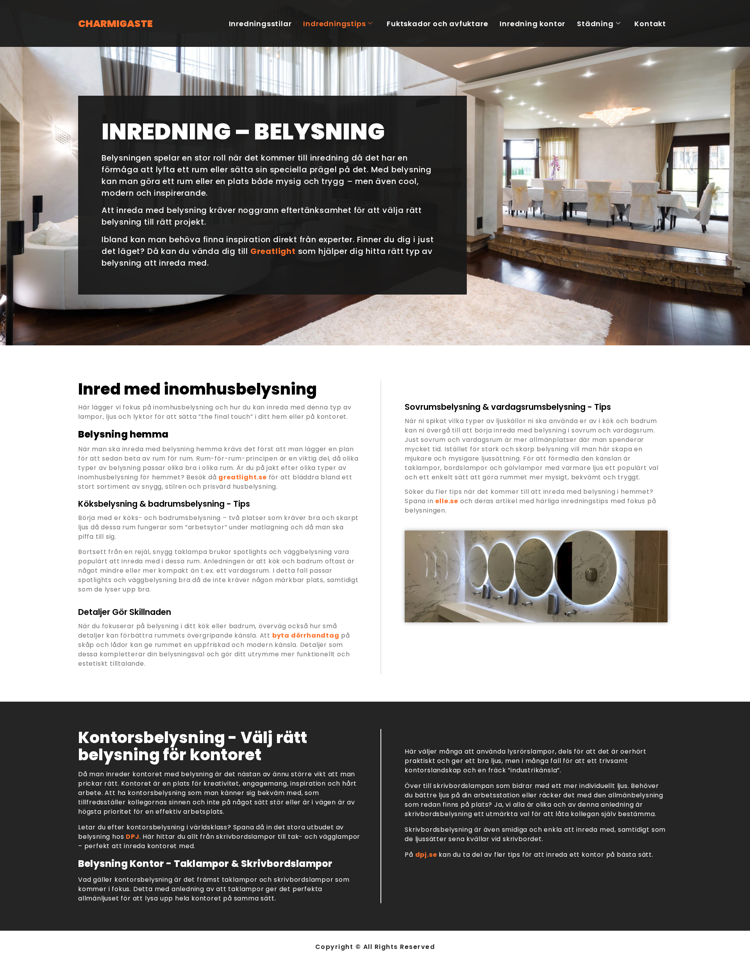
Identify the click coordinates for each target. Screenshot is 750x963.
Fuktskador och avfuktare (437, 24)
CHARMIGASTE (115, 23)
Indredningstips (334, 24)
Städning (595, 24)
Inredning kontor (532, 24)
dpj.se (426, 854)
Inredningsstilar (260, 24)
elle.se (446, 501)
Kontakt (650, 24)
